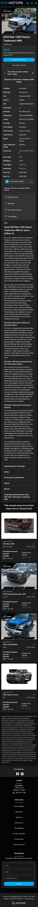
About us (19, 817)
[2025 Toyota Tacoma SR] (19, 677)
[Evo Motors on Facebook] (16, 774)
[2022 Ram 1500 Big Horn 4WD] (19, 526)
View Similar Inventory (19, 65)
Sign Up (19, 884)
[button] (28, 3)
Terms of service (19, 844)
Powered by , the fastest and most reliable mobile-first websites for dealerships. (19, 898)
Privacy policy (19, 839)
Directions (19, 812)
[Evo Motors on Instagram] (21, 774)
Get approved (19, 828)
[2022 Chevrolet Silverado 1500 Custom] (19, 576)
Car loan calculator (19, 834)
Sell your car (19, 823)
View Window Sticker (17, 181)
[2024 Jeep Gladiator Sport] (19, 626)
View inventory (19, 806)
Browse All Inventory (19, 60)
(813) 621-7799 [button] (21, 793)
